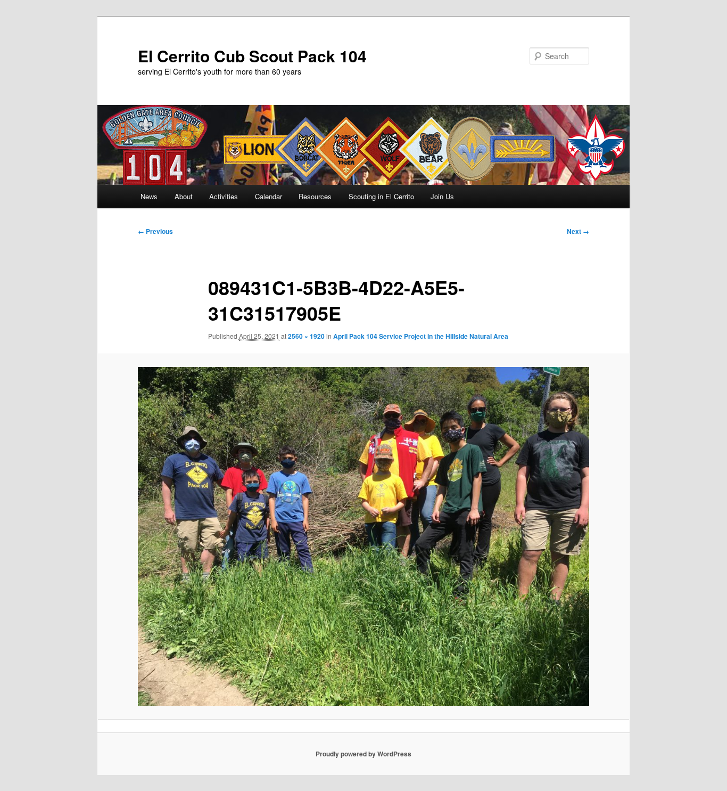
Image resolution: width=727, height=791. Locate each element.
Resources (315, 196)
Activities (223, 196)
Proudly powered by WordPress (363, 754)
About (184, 196)
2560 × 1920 (306, 336)
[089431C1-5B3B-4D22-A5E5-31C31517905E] (363, 536)
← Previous (155, 231)
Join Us (442, 196)
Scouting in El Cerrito (381, 196)
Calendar (268, 196)
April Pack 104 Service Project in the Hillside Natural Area (420, 336)
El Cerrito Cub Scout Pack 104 (252, 55)
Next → (578, 231)
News (149, 196)
